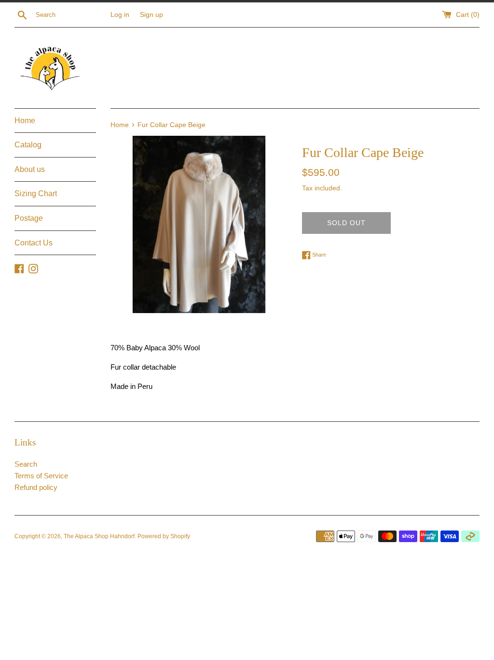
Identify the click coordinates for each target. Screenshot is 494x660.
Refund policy (35, 487)
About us (29, 169)
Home (24, 120)
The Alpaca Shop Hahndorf (99, 536)
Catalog (27, 145)
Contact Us (33, 243)
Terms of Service (41, 476)
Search (25, 464)
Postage (28, 218)
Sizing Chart (35, 193)
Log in (119, 14)
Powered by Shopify (163, 536)
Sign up (151, 14)
